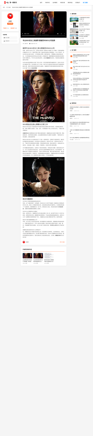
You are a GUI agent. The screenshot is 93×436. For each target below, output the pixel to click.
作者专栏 (47, 2)
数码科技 (70, 2)
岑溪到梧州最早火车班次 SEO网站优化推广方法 (84, 41)
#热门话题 (62, 242)
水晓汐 (10, 21)
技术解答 (55, 2)
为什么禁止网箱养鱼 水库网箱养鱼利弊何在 (79, 137)
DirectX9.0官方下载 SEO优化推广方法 (84, 30)
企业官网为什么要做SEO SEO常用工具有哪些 (84, 35)
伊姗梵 (71, 110)
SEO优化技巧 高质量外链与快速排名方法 (49, 260)
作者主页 (7, 40)
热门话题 (85, 2)
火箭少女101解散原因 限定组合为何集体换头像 (80, 130)
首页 (41, 2)
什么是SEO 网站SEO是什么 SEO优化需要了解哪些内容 (80, 115)
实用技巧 (77, 2)
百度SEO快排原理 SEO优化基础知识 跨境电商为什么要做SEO (84, 24)
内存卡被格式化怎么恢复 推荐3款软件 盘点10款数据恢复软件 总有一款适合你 (79, 123)
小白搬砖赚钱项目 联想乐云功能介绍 (84, 18)
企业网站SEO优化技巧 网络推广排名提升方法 (27, 260)
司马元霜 (71, 139)
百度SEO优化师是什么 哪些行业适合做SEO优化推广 (79, 108)
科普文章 (62, 2)
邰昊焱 (71, 126)
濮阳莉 (71, 118)
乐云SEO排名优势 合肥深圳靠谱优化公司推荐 (38, 260)
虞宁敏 (71, 133)
